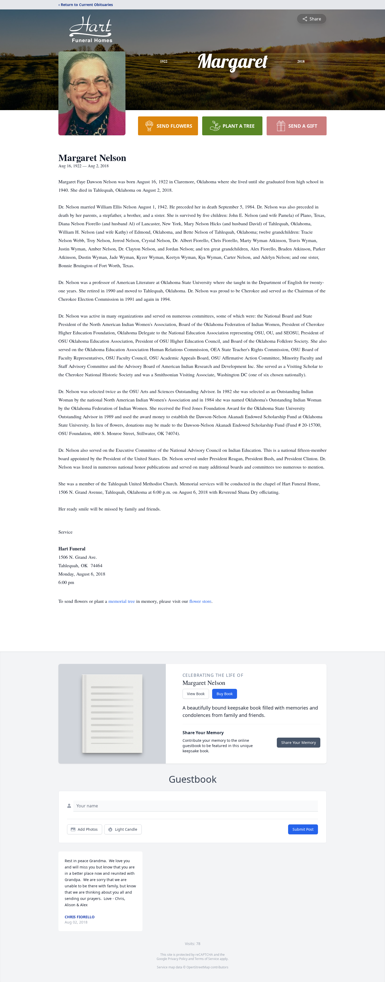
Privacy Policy (178, 959)
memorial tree (121, 601)
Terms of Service (207, 959)
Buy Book (225, 693)
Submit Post (303, 829)
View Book (196, 693)
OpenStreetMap (198, 967)
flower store (200, 601)
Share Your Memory (298, 742)
